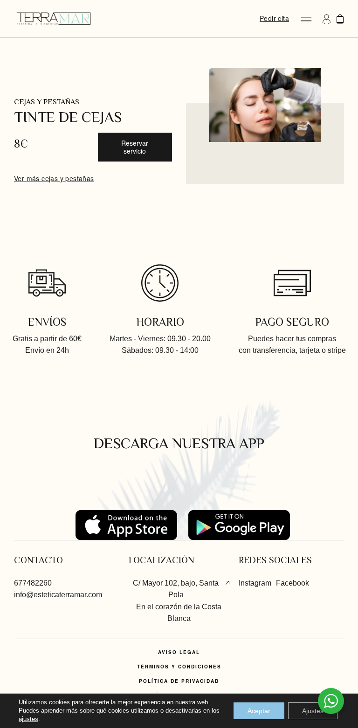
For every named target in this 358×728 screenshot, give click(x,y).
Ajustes (313, 711)
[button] (306, 19)
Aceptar (259, 711)
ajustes (28, 718)
